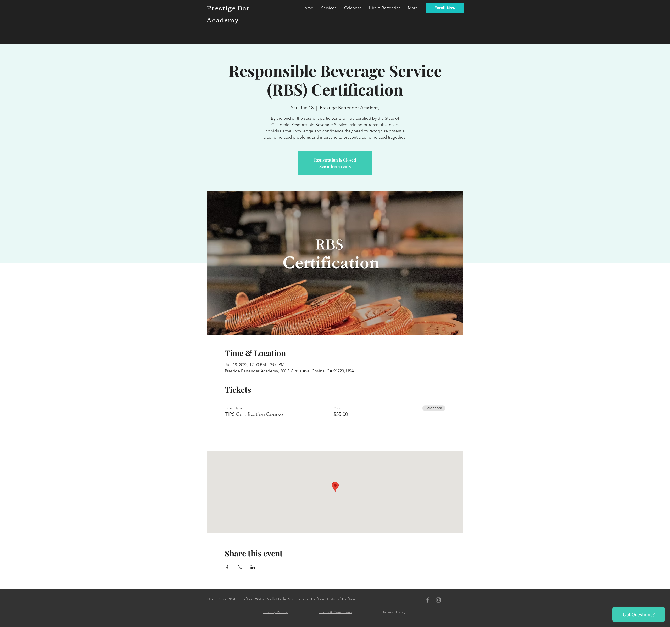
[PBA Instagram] (438, 600)
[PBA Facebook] (427, 600)
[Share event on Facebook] (227, 567)
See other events (335, 166)
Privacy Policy (275, 612)
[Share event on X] (240, 567)
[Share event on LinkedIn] (252, 567)
